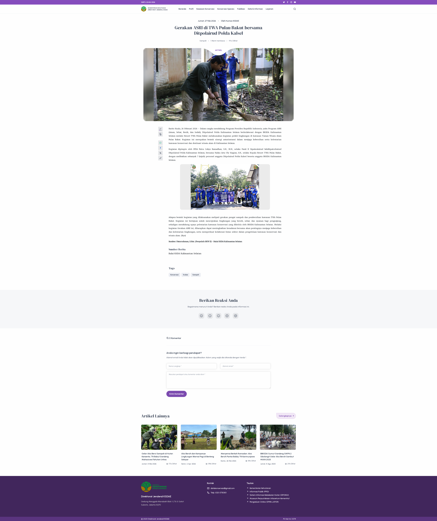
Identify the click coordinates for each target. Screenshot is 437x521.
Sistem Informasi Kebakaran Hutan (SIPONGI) (269, 495)
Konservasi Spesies (225, 9)
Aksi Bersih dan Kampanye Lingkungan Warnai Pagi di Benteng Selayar (197, 456)
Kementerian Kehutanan (260, 488)
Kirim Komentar (176, 394)
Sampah (195, 275)
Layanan (269, 9)
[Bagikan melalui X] (160, 153)
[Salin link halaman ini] (160, 158)
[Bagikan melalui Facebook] (160, 148)
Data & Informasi (255, 9)
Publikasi (241, 9)
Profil (191, 9)
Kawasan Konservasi (205, 9)
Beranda (182, 9)
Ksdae (185, 275)
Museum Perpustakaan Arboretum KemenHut (270, 498)
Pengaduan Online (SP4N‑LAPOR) (264, 502)
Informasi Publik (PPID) (259, 491)
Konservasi (174, 275)
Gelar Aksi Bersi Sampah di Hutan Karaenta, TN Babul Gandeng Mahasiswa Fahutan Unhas (157, 456)
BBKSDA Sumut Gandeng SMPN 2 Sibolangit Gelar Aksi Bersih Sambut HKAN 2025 (277, 456)
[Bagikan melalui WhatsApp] (160, 142)
